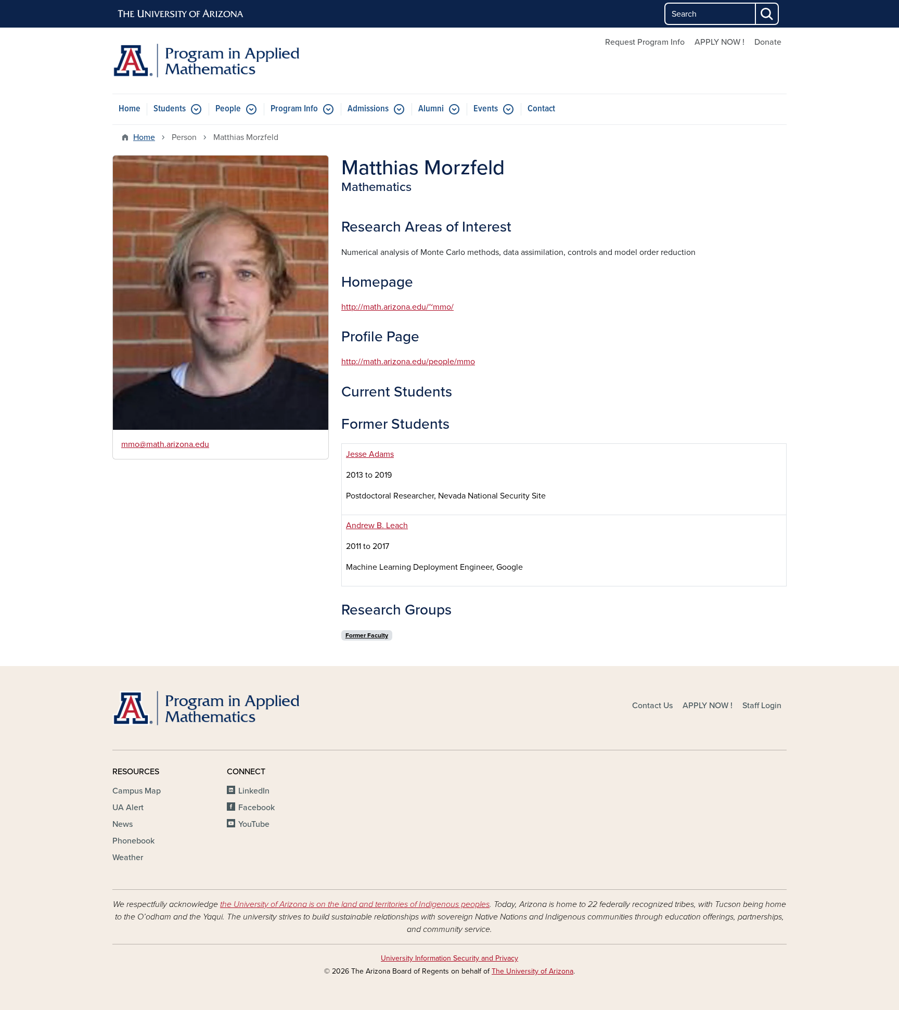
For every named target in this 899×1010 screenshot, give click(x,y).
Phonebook (133, 841)
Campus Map (136, 791)
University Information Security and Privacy (449, 958)
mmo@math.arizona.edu (165, 444)
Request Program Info (645, 42)
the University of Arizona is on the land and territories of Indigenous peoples (355, 904)
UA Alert (128, 807)
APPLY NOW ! (719, 42)
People (228, 109)
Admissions (368, 109)
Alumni (431, 109)
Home (129, 109)
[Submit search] (767, 14)
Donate (767, 42)
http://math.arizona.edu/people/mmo (408, 361)
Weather (127, 857)
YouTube (253, 824)
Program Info (294, 109)
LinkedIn (253, 791)
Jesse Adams (370, 454)
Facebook (256, 807)
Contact (541, 109)
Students (169, 109)
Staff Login (761, 705)
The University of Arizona (532, 971)
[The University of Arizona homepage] (181, 14)
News (122, 824)
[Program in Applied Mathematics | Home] (220, 61)
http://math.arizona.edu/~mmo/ (397, 307)
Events (485, 109)
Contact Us (652, 705)
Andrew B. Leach (377, 525)
